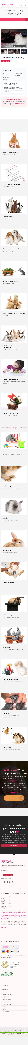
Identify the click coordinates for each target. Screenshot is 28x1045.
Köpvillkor (4, 1009)
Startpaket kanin (6, 997)
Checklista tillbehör (6, 994)
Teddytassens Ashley (14, 14)
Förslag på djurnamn (6, 1004)
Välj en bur (13, 781)
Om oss (4, 1014)
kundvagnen (14, 792)
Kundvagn (4, 1006)
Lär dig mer (4, 992)
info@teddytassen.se (8, 878)
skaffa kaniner (20, 923)
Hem (8, 13)
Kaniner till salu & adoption (16, 13)
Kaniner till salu (5, 989)
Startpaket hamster (6, 999)
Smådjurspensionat (6, 1002)
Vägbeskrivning (5, 1011)
